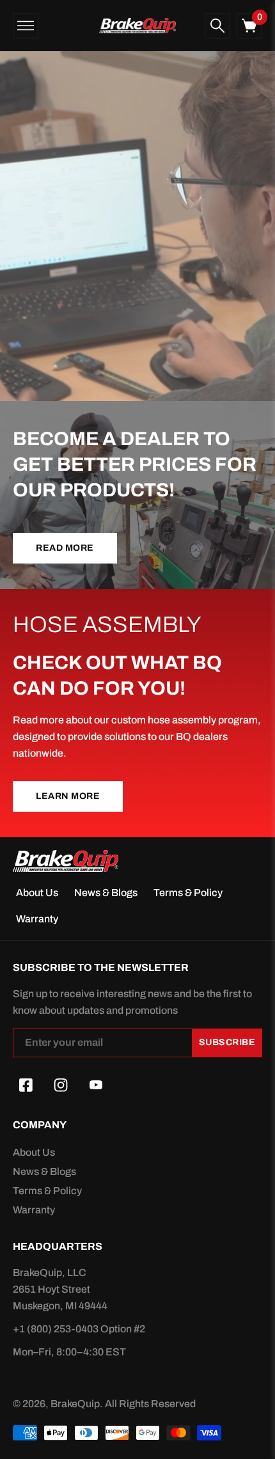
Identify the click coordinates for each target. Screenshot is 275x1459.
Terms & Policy (188, 892)
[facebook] (25, 1085)
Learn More (68, 796)
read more (65, 548)
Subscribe (227, 1042)
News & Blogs (106, 892)
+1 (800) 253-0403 (56, 1328)
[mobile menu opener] (25, 25)
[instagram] (61, 1085)
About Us (37, 892)
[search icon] (217, 25)
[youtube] (96, 1085)
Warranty (37, 918)
